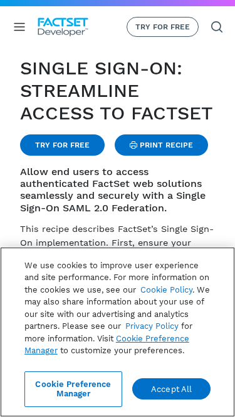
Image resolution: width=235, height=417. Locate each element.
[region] (117, 332)
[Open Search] (216, 27)
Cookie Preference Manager (73, 389)
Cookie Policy (166, 289)
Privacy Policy (152, 326)
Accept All (171, 389)
